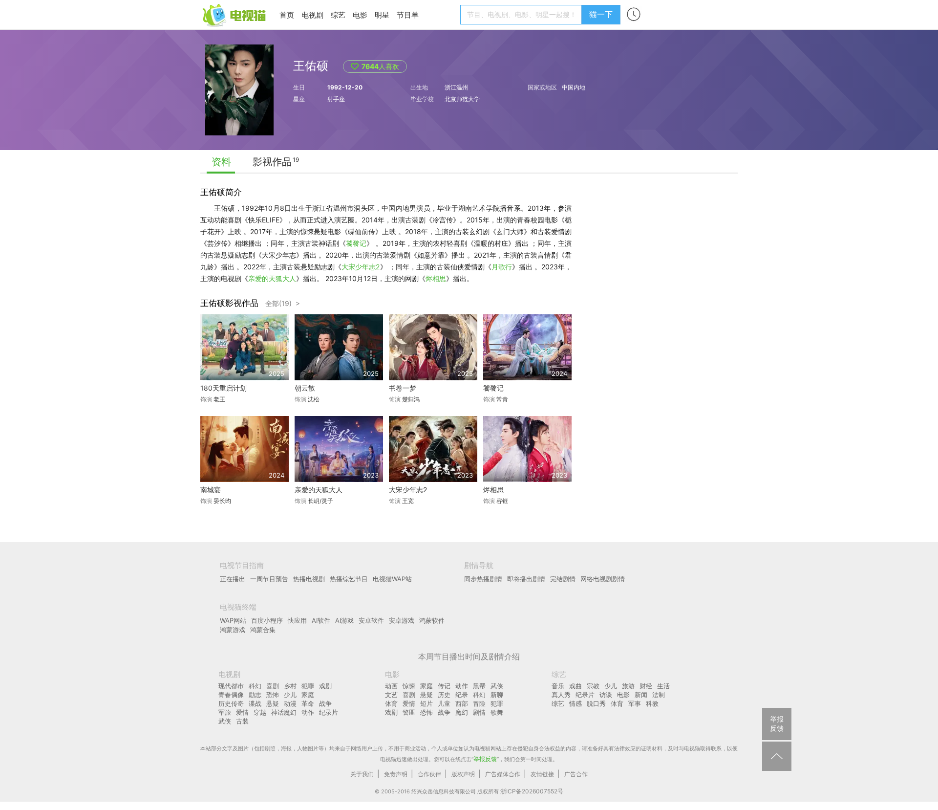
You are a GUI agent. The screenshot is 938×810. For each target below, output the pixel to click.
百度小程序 (267, 620)
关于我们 (362, 774)
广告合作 (576, 774)
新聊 (496, 695)
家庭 (307, 695)
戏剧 (325, 686)
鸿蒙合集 (263, 630)
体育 (391, 703)
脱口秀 (596, 703)
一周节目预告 (269, 579)
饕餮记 (356, 243)
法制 (658, 695)
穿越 (260, 712)
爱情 (242, 712)
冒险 (479, 703)
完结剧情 (563, 579)
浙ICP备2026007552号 (531, 791)
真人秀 (561, 695)
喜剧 (272, 686)
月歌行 (501, 267)
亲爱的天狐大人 (272, 278)
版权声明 (463, 774)
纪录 (461, 695)
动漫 (290, 703)
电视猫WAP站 (392, 579)
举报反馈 (485, 759)
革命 (307, 703)
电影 (360, 15)
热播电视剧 (309, 579)
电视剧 (312, 15)
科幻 (255, 686)
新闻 (641, 695)
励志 (255, 695)
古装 (242, 721)
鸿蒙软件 (432, 620)
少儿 (290, 695)
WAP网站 (233, 620)
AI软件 (321, 620)
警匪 (409, 712)
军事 (634, 703)
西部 (461, 703)
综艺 (338, 15)
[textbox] (522, 14)
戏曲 (575, 686)
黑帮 (479, 686)
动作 (307, 712)
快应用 (297, 620)
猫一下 (601, 14)
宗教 (593, 686)
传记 (444, 686)
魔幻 (461, 712)
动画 (391, 686)
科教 (652, 703)
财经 (646, 686)
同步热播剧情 (483, 579)
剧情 (479, 712)
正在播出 (232, 579)
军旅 (224, 712)
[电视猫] (235, 14)
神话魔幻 (284, 712)
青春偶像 (231, 695)
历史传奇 (231, 703)
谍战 (255, 703)
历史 (444, 695)
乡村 (290, 686)
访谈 (605, 695)
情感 (575, 703)
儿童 (444, 703)
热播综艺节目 (349, 579)
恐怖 (272, 695)
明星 (382, 15)
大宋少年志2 (360, 267)
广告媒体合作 (502, 774)
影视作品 (272, 162)
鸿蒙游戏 (232, 630)
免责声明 (395, 774)
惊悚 (409, 686)
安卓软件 (371, 620)
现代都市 (231, 686)
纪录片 (328, 712)
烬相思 (436, 278)
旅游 (628, 686)
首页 (286, 15)
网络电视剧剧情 (602, 579)
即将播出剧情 (526, 579)
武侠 (224, 721)
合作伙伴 (429, 774)
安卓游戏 (401, 620)
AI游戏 (344, 620)
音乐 (558, 686)
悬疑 (272, 703)
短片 (426, 703)
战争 (325, 703)
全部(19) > (282, 303)
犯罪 (307, 686)
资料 (221, 162)
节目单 (408, 15)
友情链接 (542, 774)
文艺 (391, 695)
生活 (663, 686)
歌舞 (496, 712)
